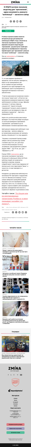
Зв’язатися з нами (15, 432)
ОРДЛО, (3, 209)
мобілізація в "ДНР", (16, 207)
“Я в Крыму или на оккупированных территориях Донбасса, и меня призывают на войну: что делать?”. (15, 198)
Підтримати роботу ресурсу (15, 424)
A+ (3, 24)
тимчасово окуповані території (11, 209)
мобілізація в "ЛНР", (24, 207)
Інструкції (15, 402)
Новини (15, 398)
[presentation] (4, 344)
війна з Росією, (9, 207)
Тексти (15, 400)
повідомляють (10, 56)
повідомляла (15, 154)
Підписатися (8, 31)
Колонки (15, 404)
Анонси (15, 405)
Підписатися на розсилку (15, 428)
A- (6, 24)
